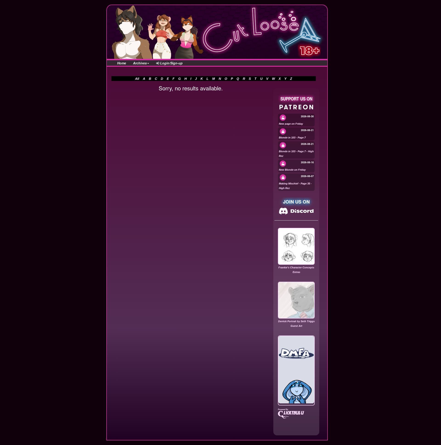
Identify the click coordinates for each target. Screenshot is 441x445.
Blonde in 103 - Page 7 (292, 137)
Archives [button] (140, 63)
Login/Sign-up (171, 63)
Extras (296, 272)
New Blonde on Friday (292, 169)
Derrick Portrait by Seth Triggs (296, 321)
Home (121, 63)
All (137, 78)
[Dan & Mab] (296, 369)
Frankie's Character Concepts (296, 267)
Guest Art (296, 325)
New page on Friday (291, 123)
